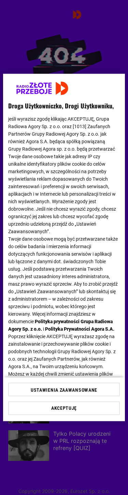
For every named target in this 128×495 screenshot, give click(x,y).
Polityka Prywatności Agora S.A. (79, 329)
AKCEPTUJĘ (64, 408)
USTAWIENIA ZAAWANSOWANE (64, 390)
